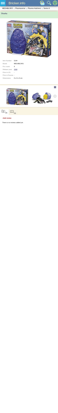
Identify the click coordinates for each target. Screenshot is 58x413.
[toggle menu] (3, 3)
